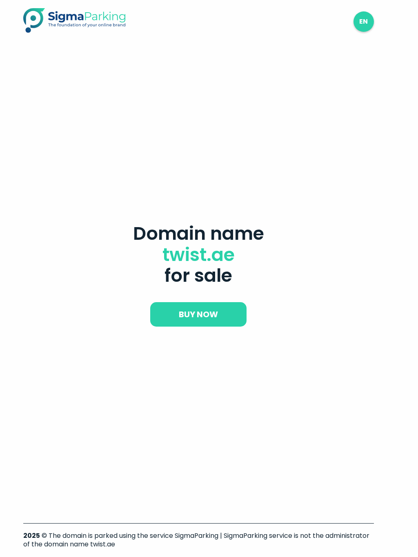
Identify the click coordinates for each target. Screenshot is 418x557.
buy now (198, 314)
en (363, 21)
